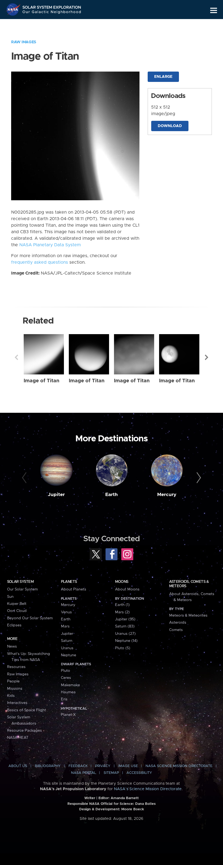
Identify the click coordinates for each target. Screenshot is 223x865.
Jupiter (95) (125, 619)
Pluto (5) (122, 648)
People (13, 681)
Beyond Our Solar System (30, 618)
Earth (111, 494)
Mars (65, 626)
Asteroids (177, 622)
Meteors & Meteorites (188, 615)
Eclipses (14, 625)
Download (170, 126)
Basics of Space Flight (26, 710)
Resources (16, 667)
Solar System (20, 582)
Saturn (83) (125, 626)
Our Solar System (22, 589)
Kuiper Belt (16, 604)
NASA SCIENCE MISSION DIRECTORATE (178, 766)
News (12, 646)
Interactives (17, 703)
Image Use (128, 766)
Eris (64, 699)
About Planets (73, 589)
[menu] (213, 10)
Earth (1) (122, 605)
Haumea (68, 692)
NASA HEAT (18, 738)
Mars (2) (122, 612)
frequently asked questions (39, 262)
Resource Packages (24, 730)
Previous (16, 357)
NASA (13, 9)
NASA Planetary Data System (50, 245)
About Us (17, 766)
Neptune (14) (126, 641)
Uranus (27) (125, 634)
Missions (14, 689)
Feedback (78, 766)
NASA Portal (83, 773)
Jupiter (56, 494)
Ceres (66, 678)
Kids (11, 696)
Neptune (68, 655)
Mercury (166, 494)
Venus (66, 612)
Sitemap (111, 773)
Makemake (70, 685)
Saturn (66, 641)
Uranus (67, 648)
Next (207, 357)
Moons (121, 582)
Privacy (102, 766)
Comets (176, 630)
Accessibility (139, 773)
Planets (69, 582)
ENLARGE (163, 77)
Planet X (68, 715)
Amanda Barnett (125, 798)
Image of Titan (41, 380)
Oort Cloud (17, 611)
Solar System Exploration (52, 6)
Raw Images (23, 42)
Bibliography (48, 766)
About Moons (127, 589)
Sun (10, 597)
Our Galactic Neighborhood (52, 13)
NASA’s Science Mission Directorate (148, 789)
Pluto (65, 671)
